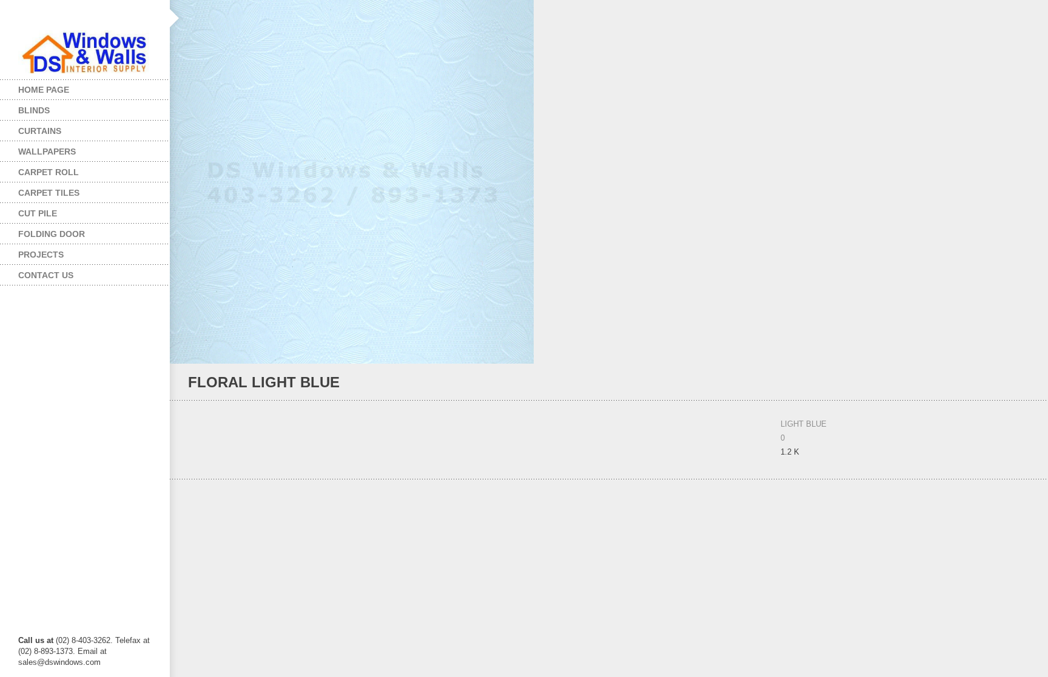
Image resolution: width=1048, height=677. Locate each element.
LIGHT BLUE (804, 424)
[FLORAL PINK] (1008, 383)
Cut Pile (28, 210)
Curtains (30, 128)
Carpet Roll (39, 169)
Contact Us (45, 275)
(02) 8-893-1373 (45, 651)
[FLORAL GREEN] (1024, 383)
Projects (32, 251)
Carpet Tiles (39, 190)
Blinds (25, 107)
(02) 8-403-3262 (83, 640)
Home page (43, 90)
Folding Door (42, 231)
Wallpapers (38, 148)
